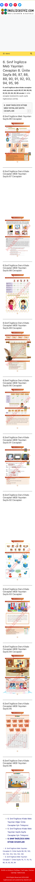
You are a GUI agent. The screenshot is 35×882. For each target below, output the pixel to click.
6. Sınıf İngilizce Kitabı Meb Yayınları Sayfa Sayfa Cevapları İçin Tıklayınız (20, 832)
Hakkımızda (21, 873)
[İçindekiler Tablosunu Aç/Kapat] (28, 111)
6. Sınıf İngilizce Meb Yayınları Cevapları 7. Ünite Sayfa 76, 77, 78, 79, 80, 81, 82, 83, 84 (17, 859)
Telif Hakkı (24, 870)
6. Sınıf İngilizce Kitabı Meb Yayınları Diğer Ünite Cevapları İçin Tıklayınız (20, 822)
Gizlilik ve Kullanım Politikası (10, 870)
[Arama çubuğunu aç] (31, 53)
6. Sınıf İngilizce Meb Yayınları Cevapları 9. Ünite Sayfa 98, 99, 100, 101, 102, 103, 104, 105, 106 (17, 851)
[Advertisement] (17, 33)
